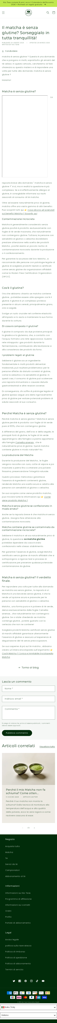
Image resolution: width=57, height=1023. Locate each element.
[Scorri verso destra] (34, 828)
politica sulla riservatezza (18, 945)
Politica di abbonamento (18, 963)
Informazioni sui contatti (17, 905)
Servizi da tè (11, 864)
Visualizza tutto (47, 746)
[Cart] (54, 13)
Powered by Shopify (34, 1002)
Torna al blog (30, 667)
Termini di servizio (14, 969)
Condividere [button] (11, 51)
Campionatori (12, 870)
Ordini (8, 911)
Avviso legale (12, 939)
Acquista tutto (12, 846)
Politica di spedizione (16, 957)
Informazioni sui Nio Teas (18, 893)
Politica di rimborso (15, 951)
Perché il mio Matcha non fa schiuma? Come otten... (25, 791)
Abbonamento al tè (15, 876)
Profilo (8, 917)
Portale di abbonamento (18, 923)
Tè (6, 858)
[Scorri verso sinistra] (23, 828)
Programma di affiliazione (18, 899)
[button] (3, 13)
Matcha (9, 852)
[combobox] (28, 1007)
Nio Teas (24, 1002)
